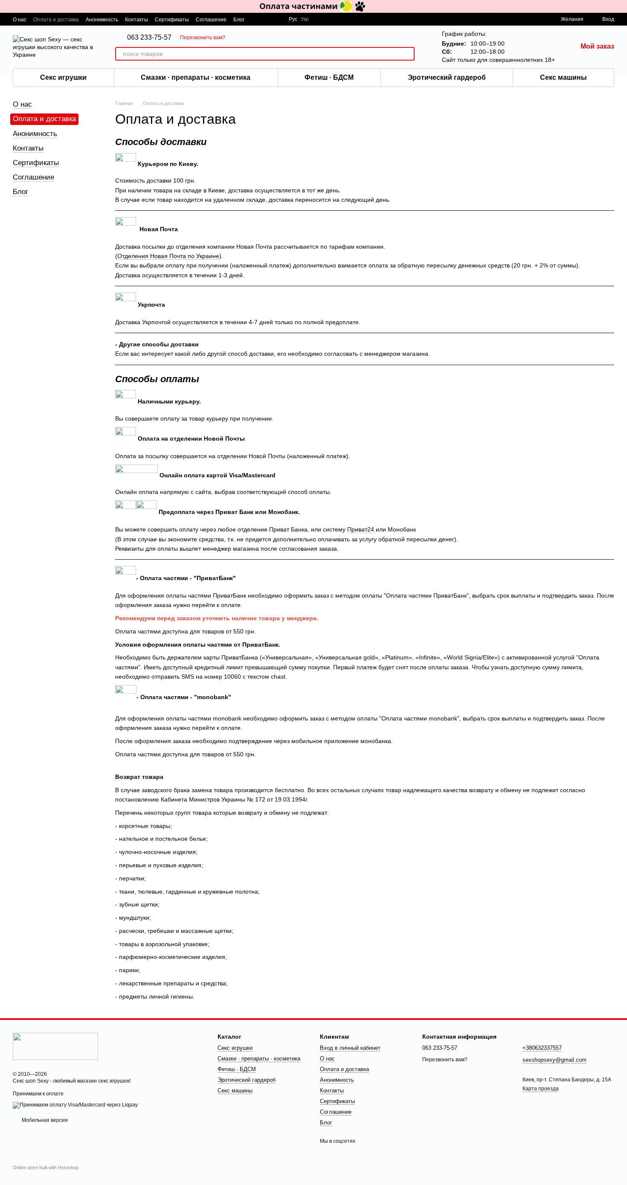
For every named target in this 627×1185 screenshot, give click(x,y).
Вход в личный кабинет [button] (350, 1048)
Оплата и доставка (56, 20)
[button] (620, 6)
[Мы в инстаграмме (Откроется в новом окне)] (276, 19)
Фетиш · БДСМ (329, 77)
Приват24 (360, 529)
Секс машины (563, 77)
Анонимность (102, 20)
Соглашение (211, 20)
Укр (305, 19)
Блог (238, 20)
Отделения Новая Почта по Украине (168, 256)
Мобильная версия (44, 1120)
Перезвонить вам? (202, 38)
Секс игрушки (63, 77)
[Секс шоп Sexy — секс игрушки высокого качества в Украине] (55, 1046)
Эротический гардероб (447, 77)
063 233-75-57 (149, 37)
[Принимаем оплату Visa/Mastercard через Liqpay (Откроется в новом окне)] (75, 1105)
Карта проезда (540, 1089)
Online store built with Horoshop (45, 1167)
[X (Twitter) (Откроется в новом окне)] (266, 19)
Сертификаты (172, 20)
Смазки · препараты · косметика (195, 77)
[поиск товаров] (408, 54)
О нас (19, 20)
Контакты (136, 20)
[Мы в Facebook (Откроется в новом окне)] (256, 19)
